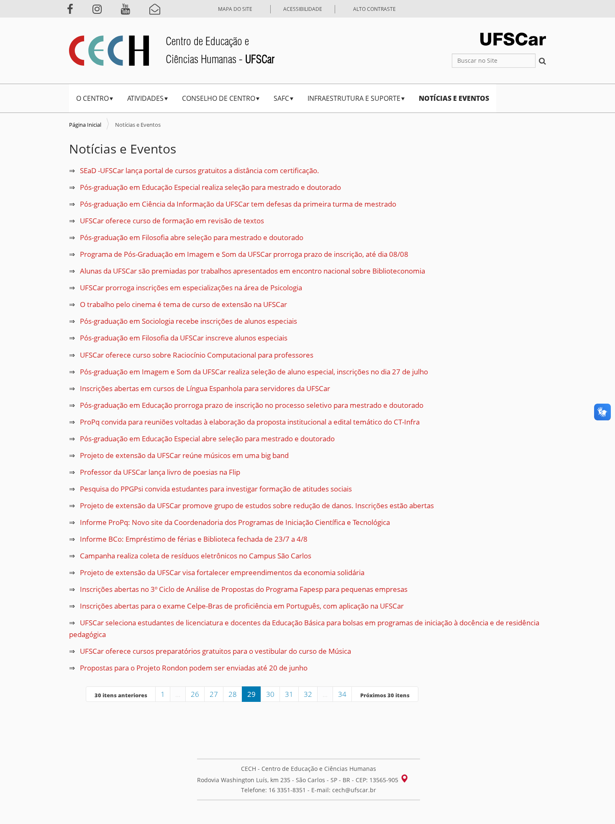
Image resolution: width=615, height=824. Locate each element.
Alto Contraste (374, 9)
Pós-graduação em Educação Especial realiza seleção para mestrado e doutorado (210, 187)
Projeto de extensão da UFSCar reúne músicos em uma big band (184, 455)
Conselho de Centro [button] (218, 98)
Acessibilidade (302, 9)
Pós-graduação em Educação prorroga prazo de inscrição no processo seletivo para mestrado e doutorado (251, 405)
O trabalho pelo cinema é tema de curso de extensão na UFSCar (183, 304)
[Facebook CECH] (73, 9)
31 (289, 694)
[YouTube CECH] (129, 9)
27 (214, 694)
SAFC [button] (281, 98)
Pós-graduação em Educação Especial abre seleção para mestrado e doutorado (207, 438)
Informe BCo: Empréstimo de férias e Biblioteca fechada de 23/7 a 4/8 (194, 539)
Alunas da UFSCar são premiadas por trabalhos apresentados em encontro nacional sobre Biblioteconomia (252, 271)
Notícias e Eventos (454, 98)
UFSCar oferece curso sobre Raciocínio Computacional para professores (196, 355)
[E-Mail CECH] (158, 9)
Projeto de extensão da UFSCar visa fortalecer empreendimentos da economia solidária (222, 572)
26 (195, 694)
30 (270, 694)
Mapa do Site (235, 9)
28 (232, 694)
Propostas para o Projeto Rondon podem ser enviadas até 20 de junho (194, 668)
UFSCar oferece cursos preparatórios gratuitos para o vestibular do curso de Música (215, 651)
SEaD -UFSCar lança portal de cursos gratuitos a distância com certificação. (199, 170)
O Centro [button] (92, 98)
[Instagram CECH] (100, 9)
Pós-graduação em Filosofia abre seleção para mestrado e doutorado (191, 237)
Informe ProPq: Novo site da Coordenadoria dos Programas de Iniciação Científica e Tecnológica (235, 522)
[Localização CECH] (408, 778)
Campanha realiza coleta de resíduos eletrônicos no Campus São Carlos (195, 555)
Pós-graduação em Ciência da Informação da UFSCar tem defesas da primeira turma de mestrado (238, 204)
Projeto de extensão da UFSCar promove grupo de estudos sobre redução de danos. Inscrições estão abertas (257, 505)
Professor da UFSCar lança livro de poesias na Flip (160, 472)
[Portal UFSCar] (513, 38)
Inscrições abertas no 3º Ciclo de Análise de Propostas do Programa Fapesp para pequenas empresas (243, 589)
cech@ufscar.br (354, 790)
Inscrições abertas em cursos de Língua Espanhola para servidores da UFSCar (205, 388)
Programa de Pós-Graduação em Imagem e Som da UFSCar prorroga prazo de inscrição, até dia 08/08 (244, 254)
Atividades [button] (145, 98)
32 (308, 694)
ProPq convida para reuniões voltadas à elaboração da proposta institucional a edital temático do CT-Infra (250, 422)
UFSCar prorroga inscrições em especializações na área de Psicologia (191, 287)
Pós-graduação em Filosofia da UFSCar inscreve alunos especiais (183, 338)
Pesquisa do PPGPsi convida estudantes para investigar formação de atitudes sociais (216, 489)
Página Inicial (85, 124)
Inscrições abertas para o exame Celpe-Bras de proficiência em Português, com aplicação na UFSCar (242, 606)
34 (342, 694)
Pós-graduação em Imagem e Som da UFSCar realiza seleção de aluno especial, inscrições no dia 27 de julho (254, 371)
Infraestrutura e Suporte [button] (354, 98)
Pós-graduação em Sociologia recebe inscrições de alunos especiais (188, 321)
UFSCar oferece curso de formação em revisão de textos (172, 220)
